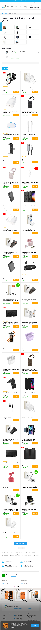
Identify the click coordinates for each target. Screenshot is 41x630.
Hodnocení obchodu (18, 618)
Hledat (24, 6)
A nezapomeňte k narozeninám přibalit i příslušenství (31, 616)
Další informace (20, 625)
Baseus (4, 615)
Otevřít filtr (5, 68)
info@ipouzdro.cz (19, 608)
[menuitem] (5, 11)
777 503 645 (30, 608)
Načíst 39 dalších (20, 543)
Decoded (4, 618)
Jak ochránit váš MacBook (31, 617)
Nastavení (12, 627)
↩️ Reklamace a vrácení (19, 616)
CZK (36, 2)
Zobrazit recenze (13, 576)
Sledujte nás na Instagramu (21, 586)
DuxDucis (4, 619)
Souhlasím (35, 625)
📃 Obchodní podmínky (19, 619)
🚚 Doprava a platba (5, 2)
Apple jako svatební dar (30, 619)
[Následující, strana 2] (20, 548)
